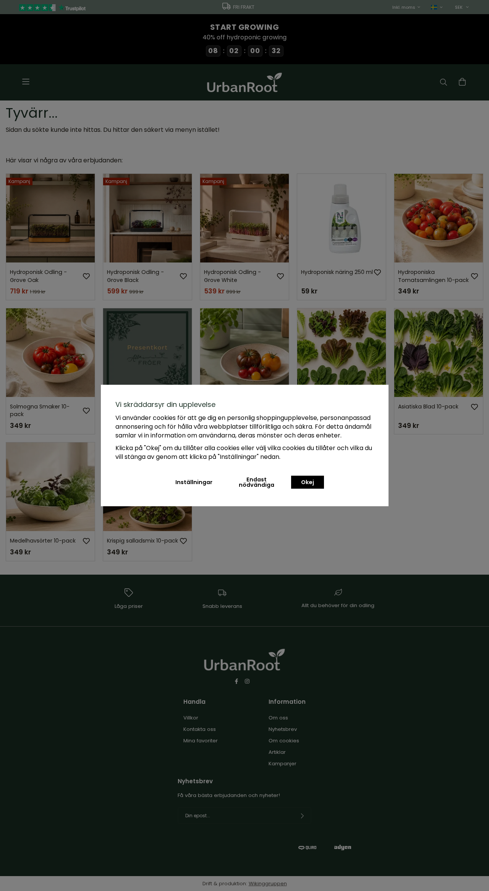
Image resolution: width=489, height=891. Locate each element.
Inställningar (193, 482)
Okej (307, 482)
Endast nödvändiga (256, 482)
